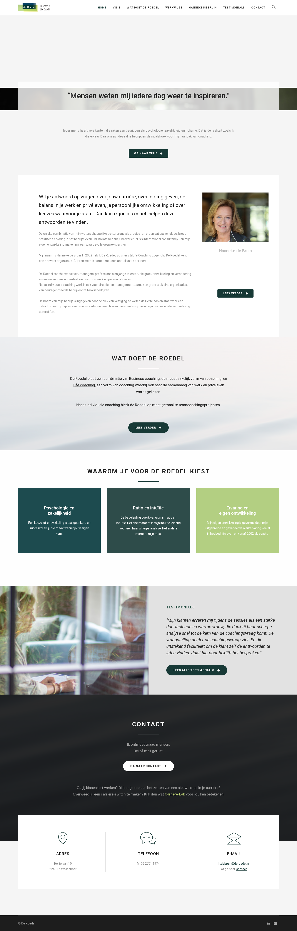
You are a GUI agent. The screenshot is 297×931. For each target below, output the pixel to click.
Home (102, 7)
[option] (222, 640)
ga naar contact (146, 766)
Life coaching (84, 385)
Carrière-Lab (175, 794)
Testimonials (234, 7)
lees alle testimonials (194, 670)
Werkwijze (173, 7)
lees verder (233, 293)
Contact (258, 7)
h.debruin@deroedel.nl (234, 863)
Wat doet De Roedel (143, 7)
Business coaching (144, 378)
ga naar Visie (146, 153)
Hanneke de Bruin (203, 7)
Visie (116, 7)
